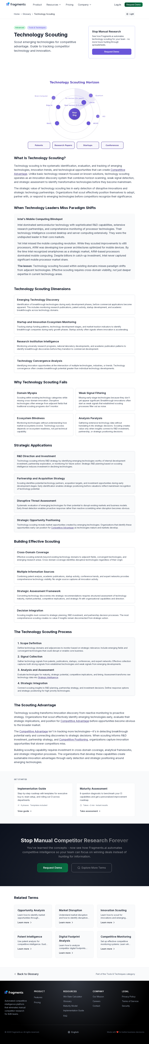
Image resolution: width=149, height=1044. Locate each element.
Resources (52, 4)
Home (17, 14)
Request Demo (133, 4)
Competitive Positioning (73, 739)
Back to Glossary (28, 974)
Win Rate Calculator (72, 996)
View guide (23, 811)
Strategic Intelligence (48, 677)
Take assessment (89, 811)
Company (83, 4)
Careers (96, 1001)
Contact (96, 1006)
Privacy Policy (128, 996)
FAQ (65, 1016)
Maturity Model (70, 1006)
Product (37, 4)
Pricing (69, 4)
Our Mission (98, 996)
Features (38, 997)
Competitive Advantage (62, 527)
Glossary (27, 14)
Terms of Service (130, 1001)
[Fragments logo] (16, 5)
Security (126, 1006)
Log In (117, 4)
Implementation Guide (73, 1010)
